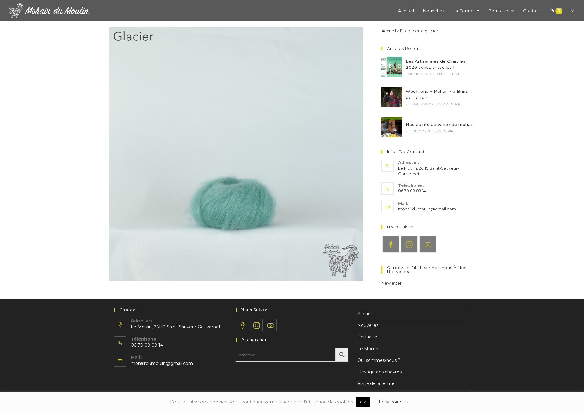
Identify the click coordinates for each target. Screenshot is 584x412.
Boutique (367, 337)
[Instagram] (409, 244)
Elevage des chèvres (379, 372)
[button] (391, 283)
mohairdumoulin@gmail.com (427, 208)
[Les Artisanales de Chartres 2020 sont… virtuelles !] (391, 67)
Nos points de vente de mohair (439, 124)
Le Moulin (367, 348)
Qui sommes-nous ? (378, 360)
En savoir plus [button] (393, 402)
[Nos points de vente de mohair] (391, 127)
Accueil (388, 30)
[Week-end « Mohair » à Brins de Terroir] (391, 97)
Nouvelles (367, 325)
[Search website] (572, 10)
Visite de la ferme (376, 383)
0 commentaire (450, 74)
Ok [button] (363, 402)
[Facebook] (390, 244)
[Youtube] (427, 244)
